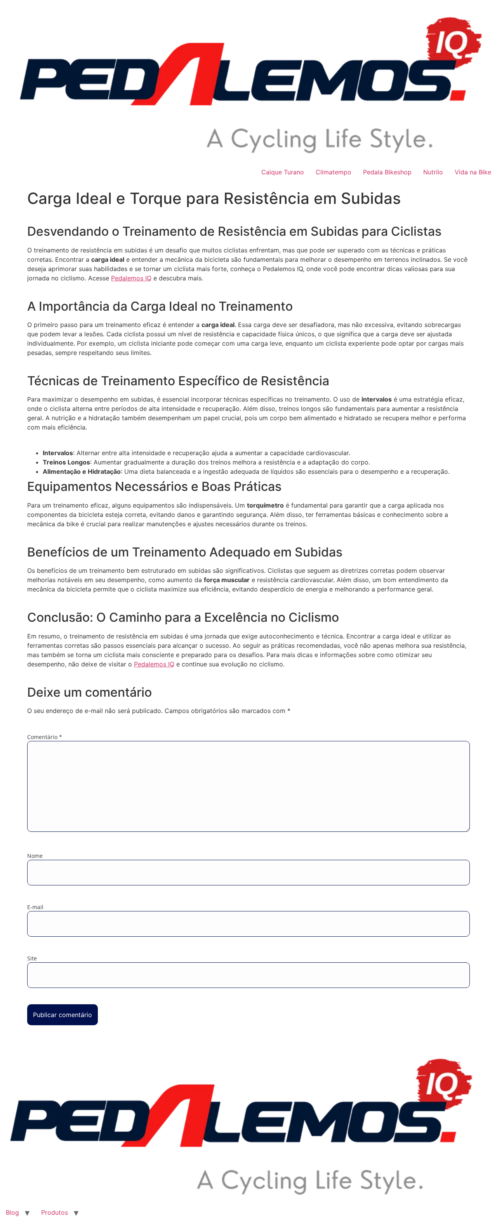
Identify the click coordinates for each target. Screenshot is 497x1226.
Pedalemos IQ (131, 278)
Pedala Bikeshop (387, 172)
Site (32, 958)
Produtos (54, 1212)
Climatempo (333, 172)
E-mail (35, 907)
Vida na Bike (473, 172)
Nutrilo (433, 172)
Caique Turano (282, 172)
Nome (35, 856)
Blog (12, 1212)
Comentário (44, 737)
